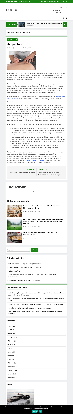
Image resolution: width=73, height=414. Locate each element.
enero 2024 (11, 344)
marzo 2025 (11, 333)
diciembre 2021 (12, 367)
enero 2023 (11, 352)
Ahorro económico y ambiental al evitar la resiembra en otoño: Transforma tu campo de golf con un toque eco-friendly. (43, 221)
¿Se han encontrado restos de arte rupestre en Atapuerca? (34, 308)
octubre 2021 (12, 374)
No (40, 411)
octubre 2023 (12, 348)
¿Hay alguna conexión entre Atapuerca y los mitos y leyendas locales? (42, 304)
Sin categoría (12, 40)
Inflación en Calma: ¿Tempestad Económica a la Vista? (43, 1)
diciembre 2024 (12, 337)
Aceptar (34, 411)
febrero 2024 (12, 341)
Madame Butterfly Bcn (54, 1)
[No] (71, 409)
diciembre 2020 (12, 378)
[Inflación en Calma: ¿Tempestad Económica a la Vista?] (18, 25)
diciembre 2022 (12, 355)
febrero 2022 (12, 363)
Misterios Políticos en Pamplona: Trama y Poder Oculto (24, 264)
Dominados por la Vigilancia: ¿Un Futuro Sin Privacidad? (24, 280)
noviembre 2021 (13, 370)
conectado (26, 191)
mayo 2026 (11, 326)
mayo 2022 (11, 359)
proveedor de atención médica (35, 160)
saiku (10, 48)
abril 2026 (11, 330)
